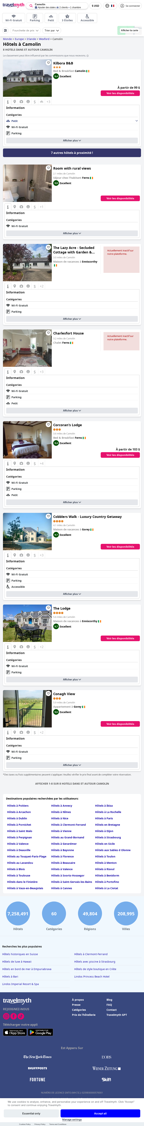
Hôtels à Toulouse (18, 875)
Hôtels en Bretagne (107, 824)
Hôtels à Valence (17, 843)
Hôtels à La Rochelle (108, 812)
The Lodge (61, 608)
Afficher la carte (129, 30)
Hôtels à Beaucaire (63, 863)
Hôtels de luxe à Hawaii (17, 961)
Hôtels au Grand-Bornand (67, 837)
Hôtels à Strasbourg (108, 837)
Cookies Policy (25, 1124)
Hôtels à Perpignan (19, 837)
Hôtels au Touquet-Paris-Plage (26, 856)
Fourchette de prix (23, 30)
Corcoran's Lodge (67, 425)
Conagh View (64, 694)
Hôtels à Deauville (18, 850)
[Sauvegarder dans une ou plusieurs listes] (48, 62)
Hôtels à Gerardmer (64, 843)
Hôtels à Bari (10, 976)
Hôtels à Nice (59, 818)
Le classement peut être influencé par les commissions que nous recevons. (44, 55)
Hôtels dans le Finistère (22, 882)
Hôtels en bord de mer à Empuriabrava (26, 969)
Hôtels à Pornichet (19, 824)
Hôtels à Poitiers (17, 805)
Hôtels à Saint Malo (19, 831)
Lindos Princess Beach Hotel (92, 976)
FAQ (109, 1004)
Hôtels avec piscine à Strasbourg (94, 961)
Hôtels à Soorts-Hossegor (67, 875)
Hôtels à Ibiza (104, 805)
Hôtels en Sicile (105, 843)
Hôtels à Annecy (61, 805)
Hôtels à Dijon (104, 831)
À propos (78, 999)
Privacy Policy (39, 1124)
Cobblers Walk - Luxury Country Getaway (87, 516)
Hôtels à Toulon (105, 856)
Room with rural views (72, 168)
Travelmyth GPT (116, 1015)
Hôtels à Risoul (104, 869)
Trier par (50, 30)
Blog (109, 999)
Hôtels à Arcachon (19, 812)
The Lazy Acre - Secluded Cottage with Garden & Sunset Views (73, 249)
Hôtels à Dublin (17, 818)
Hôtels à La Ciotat (106, 888)
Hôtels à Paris (104, 818)
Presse (76, 1004)
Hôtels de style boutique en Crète (95, 969)
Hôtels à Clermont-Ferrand (68, 824)
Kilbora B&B (63, 63)
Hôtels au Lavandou (20, 863)
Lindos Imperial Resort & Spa (20, 984)
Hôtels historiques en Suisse (20, 954)
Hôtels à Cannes (61, 888)
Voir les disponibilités (120, 93)
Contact (111, 1010)
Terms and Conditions (57, 1124)
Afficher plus (70, 140)
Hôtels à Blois (16, 869)
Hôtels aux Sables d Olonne (112, 850)
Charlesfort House (68, 333)
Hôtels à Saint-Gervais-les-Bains (71, 882)
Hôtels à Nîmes (61, 812)
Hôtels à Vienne (61, 831)
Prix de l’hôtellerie (83, 1015)
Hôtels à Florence (62, 856)
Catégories (79, 1010)
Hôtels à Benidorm (107, 875)
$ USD (95, 5)
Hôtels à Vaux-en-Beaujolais (25, 888)
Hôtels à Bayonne (62, 850)
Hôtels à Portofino (107, 882)
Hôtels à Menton (106, 863)
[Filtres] (5, 30)
